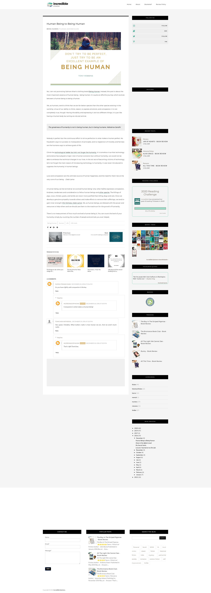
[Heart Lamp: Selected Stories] (139, 249)
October (138, 452)
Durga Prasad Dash (63, 284)
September (139, 455)
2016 (136, 435)
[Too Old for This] (134, 243)
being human (52, 29)
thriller (134, 410)
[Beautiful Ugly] (148, 243)
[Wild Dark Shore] (143, 249)
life (67, 223)
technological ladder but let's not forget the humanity (75, 152)
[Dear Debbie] (152, 249)
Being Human (94, 91)
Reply (56, 291)
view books (163, 213)
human (61, 223)
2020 (136, 428)
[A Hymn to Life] (139, 241)
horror (134, 393)
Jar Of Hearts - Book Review (155, 141)
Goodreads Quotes (162, 283)
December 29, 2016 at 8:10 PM (96, 303)
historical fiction (148, 151)
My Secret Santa (141, 445)
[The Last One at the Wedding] (165, 236)
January (138, 475)
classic (143, 551)
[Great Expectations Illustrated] (148, 249)
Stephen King (150, 279)
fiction (134, 384)
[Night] (161, 243)
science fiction (155, 559)
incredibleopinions (71, 303)
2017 (136, 433)
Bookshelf (148, 4)
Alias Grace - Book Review (154, 154)
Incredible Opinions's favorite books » (157, 259)
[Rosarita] (148, 236)
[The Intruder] (143, 243)
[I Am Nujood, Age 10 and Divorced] (161, 249)
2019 (136, 431)
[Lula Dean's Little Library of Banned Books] (157, 236)
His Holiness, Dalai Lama (72, 203)
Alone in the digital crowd (144, 443)
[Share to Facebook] (48, 227)
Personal (136, 547)
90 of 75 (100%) (150, 211)
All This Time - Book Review (155, 166)
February (139, 472)
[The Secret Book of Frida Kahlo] (157, 249)
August (138, 457)
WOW (152, 547)
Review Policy (161, 4)
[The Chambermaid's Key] (157, 243)
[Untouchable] (134, 236)
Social (144, 547)
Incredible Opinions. (59, 590)
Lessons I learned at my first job (146, 448)
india (142, 555)
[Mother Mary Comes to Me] (134, 249)
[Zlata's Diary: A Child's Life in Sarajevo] (161, 236)
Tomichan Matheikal (63, 321)
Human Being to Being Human (145, 440)
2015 (136, 477)
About (138, 4)
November (139, 450)
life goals (74, 223)
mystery (145, 139)
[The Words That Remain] (152, 242)
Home (129, 4)
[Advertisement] (150, 67)
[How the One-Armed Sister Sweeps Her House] (152, 236)
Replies (59, 298)
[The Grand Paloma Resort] (143, 236)
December (139, 438)
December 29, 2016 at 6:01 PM (82, 321)
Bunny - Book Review (149, 351)
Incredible (145, 199)
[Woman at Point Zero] (134, 256)
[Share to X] (50, 227)
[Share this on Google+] (54, 227)
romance (146, 163)
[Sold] (139, 236)
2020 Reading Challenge (150, 193)
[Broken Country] (165, 243)
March (138, 470)
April (137, 467)
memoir (134, 397)
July (137, 460)
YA (158, 547)
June (137, 462)
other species (104, 192)
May (137, 465)
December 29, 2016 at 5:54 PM (82, 284)
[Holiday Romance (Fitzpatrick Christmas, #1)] (165, 249)
